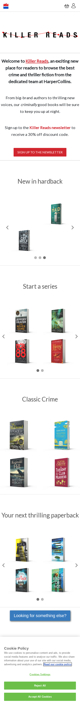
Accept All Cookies (39, 696)
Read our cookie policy (57, 664)
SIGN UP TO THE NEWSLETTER (40, 152)
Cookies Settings (40, 674)
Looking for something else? (40, 615)
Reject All (40, 685)
